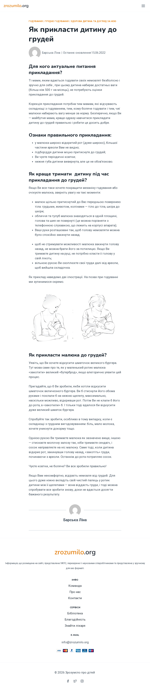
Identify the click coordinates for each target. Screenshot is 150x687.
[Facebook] (68, 681)
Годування (36, 21)
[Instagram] (82, 681)
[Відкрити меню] (143, 6)
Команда (75, 586)
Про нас (75, 592)
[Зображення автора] (35, 53)
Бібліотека (75, 613)
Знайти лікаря (75, 625)
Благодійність (75, 619)
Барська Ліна (51, 52)
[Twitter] (75, 681)
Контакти (75, 598)
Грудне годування (57, 21)
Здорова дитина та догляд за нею (93, 21)
